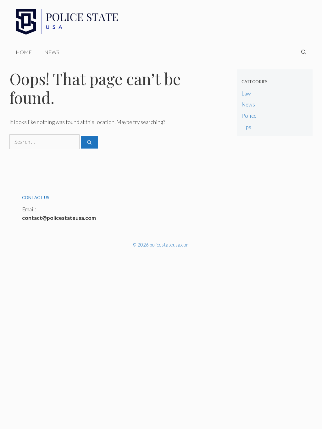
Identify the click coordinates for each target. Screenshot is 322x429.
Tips (246, 127)
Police (249, 115)
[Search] (89, 142)
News (51, 52)
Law (246, 93)
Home (24, 52)
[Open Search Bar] (304, 52)
